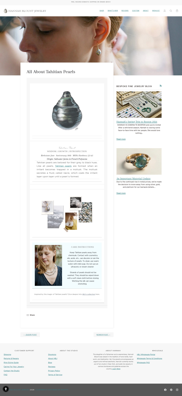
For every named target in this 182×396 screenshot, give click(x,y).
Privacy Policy (54, 371)
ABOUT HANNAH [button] (113, 350)
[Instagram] (177, 390)
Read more (121, 139)
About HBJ (52, 358)
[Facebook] (165, 390)
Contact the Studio (11, 371)
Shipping (7, 354)
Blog (50, 362)
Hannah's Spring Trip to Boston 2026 (137, 121)
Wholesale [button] (157, 350)
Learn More (116, 369)
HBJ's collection (88, 294)
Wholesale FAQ (143, 362)
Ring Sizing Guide (11, 362)
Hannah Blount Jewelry (17, 390)
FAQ (5, 374)
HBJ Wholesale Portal (146, 354)
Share (32, 315)
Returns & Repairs (11, 358)
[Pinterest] (171, 390)
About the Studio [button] (69, 350)
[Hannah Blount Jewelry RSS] (161, 86)
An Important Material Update (134, 178)
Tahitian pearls (63, 166)
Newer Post (104, 334)
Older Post (30, 334)
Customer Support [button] (24, 350)
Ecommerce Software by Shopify (52, 390)
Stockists (52, 354)
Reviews (51, 366)
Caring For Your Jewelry (14, 366)
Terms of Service (55, 374)
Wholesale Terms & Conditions (149, 358)
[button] (102, 10)
